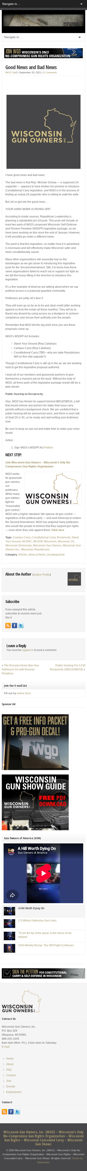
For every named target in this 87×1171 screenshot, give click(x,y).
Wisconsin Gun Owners (47, 545)
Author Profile (41, 574)
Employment (13, 1092)
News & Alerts (37, 554)
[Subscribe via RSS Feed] (8, 625)
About (9, 1064)
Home (10, 1058)
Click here (57, 530)
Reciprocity (63, 537)
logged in (27, 650)
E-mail (6, 1046)
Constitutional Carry (44, 537)
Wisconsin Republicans (35, 549)
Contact (11, 1075)
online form (24, 693)
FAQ (8, 1069)
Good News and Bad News (31, 67)
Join (8, 1080)
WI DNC (27, 541)
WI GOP (37, 541)
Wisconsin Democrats (18, 545)
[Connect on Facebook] (14, 625)
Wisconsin (50, 541)
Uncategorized (55, 554)
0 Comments (50, 72)
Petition (48, 447)
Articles (22, 554)
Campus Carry (21, 537)
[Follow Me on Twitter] (21, 625)
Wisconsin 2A (66, 541)
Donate (10, 1086)
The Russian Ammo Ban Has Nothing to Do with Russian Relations (20, 669)
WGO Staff (11, 72)
